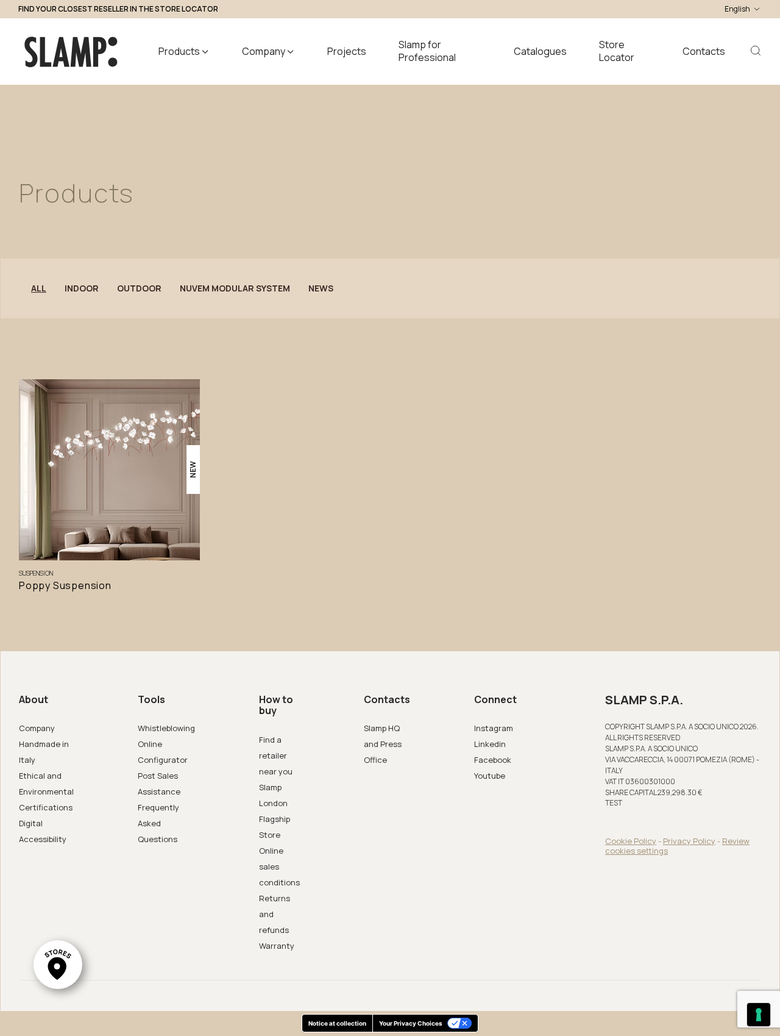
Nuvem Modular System (235, 288)
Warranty (276, 945)
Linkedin (490, 743)
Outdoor (139, 288)
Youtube (489, 775)
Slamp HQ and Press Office (383, 744)
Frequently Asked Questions (158, 823)
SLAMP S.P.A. (644, 700)
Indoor (82, 288)
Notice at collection (337, 1023)
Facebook (492, 759)
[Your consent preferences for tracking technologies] (758, 1014)
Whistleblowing (166, 728)
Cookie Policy (630, 840)
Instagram (493, 728)
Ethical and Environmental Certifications (46, 791)
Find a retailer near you (275, 755)
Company (37, 728)
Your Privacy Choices (410, 1023)
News (320, 288)
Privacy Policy (689, 840)
